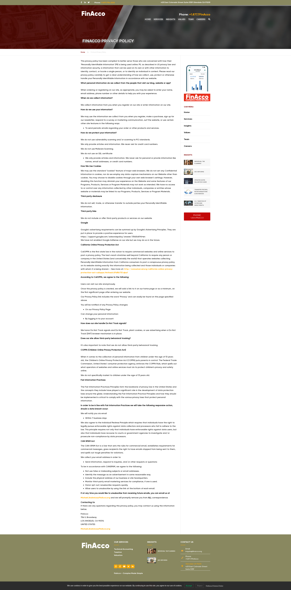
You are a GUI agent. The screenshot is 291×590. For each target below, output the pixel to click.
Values (181, 19)
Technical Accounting (123, 549)
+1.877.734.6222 (108, 2)
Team (191, 19)
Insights (170, 19)
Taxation (118, 552)
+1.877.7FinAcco (194, 14)
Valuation (118, 555)
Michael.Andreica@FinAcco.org (95, 497)
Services (158, 19)
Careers (201, 19)
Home (148, 19)
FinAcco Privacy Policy (214, 586)
